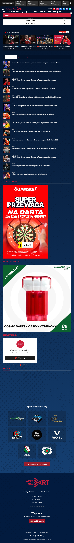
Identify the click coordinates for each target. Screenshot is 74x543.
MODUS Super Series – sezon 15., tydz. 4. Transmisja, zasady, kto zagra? (34, 157)
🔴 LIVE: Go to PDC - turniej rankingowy (45, 46)
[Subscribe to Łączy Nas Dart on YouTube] (64, 32)
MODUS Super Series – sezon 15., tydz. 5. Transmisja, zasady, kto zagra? (34, 80)
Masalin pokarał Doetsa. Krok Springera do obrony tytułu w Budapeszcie (34, 148)
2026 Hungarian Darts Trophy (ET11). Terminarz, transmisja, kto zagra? (33, 88)
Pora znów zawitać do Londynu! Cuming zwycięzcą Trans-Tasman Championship (36, 71)
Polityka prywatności (31, 532)
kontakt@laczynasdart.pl (37, 506)
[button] (69, 43)
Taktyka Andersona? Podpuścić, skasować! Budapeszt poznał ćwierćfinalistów (36, 63)
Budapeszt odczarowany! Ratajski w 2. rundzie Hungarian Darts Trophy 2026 (35, 140)
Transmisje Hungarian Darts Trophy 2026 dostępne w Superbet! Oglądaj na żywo (36, 97)
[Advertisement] (37, 384)
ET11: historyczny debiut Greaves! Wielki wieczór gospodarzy (31, 131)
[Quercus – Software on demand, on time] (49, 539)
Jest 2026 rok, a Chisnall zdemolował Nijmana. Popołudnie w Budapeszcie (34, 123)
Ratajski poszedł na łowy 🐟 (11, 46)
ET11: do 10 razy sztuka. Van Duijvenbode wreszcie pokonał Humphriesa (34, 106)
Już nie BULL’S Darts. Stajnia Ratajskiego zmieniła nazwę (29, 174)
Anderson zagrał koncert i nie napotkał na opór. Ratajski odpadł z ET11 (33, 114)
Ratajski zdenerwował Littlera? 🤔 (28, 46)
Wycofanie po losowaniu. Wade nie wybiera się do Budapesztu (31, 166)
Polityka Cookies (44, 532)
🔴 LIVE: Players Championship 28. (62, 46)
